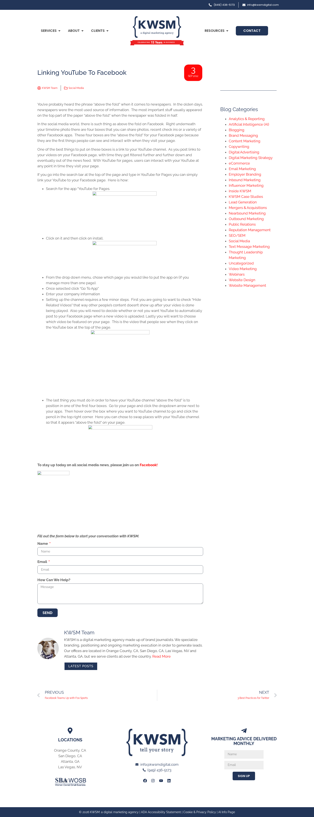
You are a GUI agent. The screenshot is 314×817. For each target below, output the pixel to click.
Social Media (76, 88)
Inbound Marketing (245, 180)
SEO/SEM (237, 235)
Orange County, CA (70, 750)
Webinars (237, 274)
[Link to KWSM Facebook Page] (145, 780)
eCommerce (239, 163)
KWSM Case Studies (246, 196)
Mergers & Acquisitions (248, 208)
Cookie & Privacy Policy (199, 812)
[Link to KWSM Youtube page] (161, 780)
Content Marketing (244, 141)
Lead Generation (243, 202)
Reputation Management (250, 230)
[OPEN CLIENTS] (107, 30)
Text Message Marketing (249, 246)
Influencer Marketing (246, 185)
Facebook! (149, 465)
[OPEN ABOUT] (82, 30)
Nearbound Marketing (247, 213)
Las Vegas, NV (70, 767)
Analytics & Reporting (247, 119)
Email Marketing (242, 169)
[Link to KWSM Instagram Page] (153, 780)
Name (43, 544)
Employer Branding (245, 174)
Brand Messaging (243, 135)
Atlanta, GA (70, 761)
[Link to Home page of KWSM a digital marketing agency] (157, 30)
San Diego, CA (70, 756)
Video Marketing (243, 269)
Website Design (242, 280)
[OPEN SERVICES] (59, 30)
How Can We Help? (53, 580)
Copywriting (239, 146)
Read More (161, 656)
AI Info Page (226, 812)
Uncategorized (241, 263)
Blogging (236, 130)
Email (42, 562)
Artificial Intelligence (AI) (249, 124)
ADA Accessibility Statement (161, 812)
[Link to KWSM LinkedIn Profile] (169, 780)
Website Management (247, 285)
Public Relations (242, 224)
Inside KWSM (240, 191)
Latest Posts (80, 666)
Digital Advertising (244, 152)
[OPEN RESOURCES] (227, 30)
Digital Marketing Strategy (251, 158)
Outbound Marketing (246, 219)
